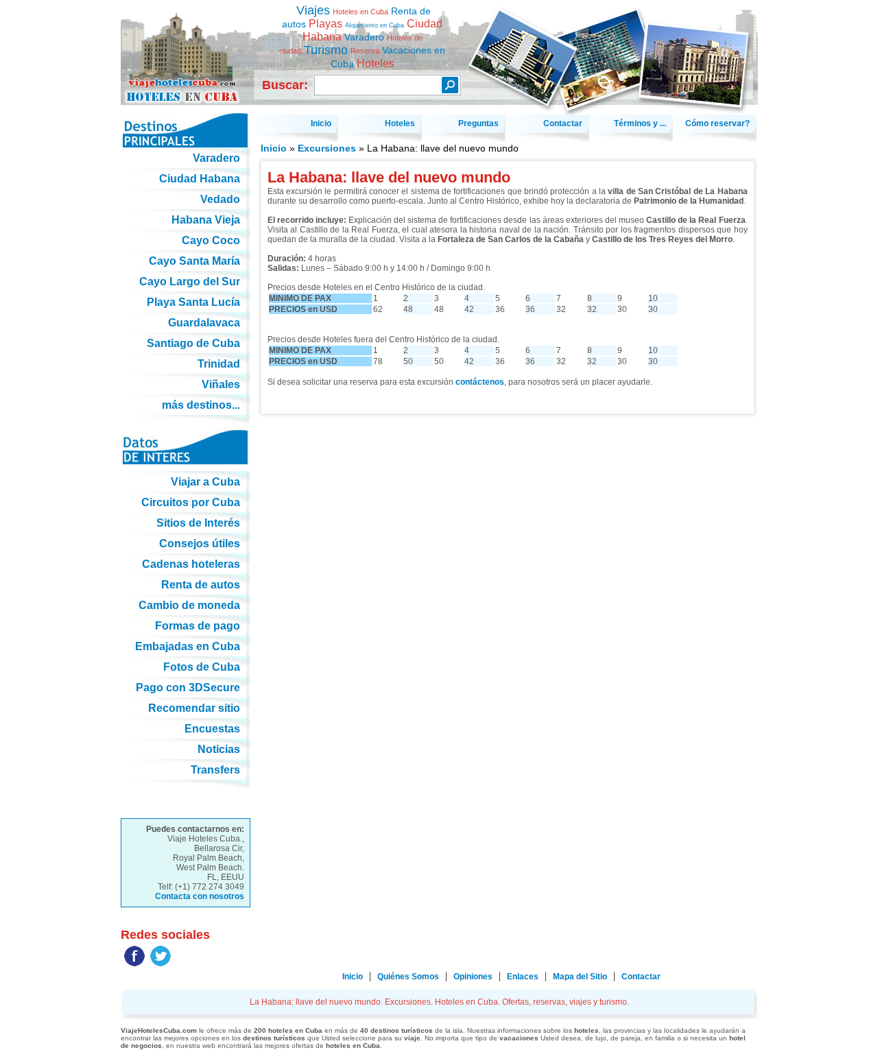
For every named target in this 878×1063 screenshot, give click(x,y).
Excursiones (327, 148)
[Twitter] (160, 963)
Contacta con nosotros (199, 896)
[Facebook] (134, 963)
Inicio (274, 148)
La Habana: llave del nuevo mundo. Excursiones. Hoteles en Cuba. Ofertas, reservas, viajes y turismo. (185, 47)
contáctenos (479, 382)
